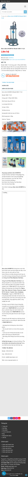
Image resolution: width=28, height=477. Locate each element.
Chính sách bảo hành (7, 450)
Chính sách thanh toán (8, 444)
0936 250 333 (10, 468)
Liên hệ (4, 437)
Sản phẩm (5, 430)
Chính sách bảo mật (7, 452)
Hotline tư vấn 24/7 (12, 75)
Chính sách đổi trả (6, 448)
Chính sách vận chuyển (8, 446)
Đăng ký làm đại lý (6, 435)
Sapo (17, 475)
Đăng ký (8, 1)
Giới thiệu (4, 428)
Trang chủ (4, 426)
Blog (3, 433)
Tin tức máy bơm (6, 432)
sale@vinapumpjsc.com (11, 466)
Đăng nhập (3, 1)
